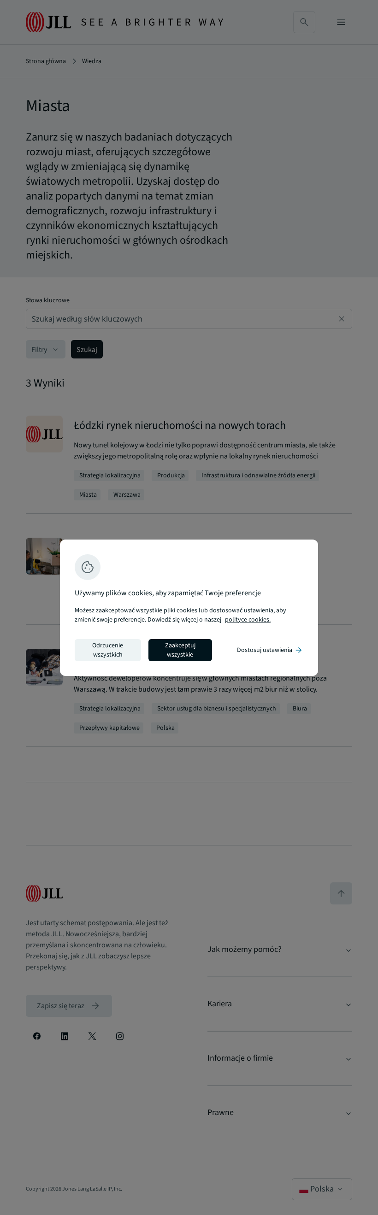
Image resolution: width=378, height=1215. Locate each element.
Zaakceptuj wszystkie (180, 650)
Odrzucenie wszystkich (107, 650)
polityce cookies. (248, 619)
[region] (189, 608)
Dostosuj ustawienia (270, 650)
